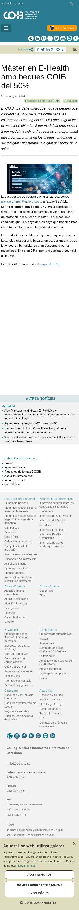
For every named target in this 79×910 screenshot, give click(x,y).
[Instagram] (17, 736)
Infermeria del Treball (52, 520)
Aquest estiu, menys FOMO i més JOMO (30, 423)
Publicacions (12, 676)
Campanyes (11, 527)
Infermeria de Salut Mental (55, 515)
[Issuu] (69, 38)
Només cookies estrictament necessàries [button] (39, 889)
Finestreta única (14, 467)
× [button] (74, 843)
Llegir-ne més (27, 865)
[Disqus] (39, 333)
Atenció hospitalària (16, 598)
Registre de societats (16, 711)
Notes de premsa (50, 699)
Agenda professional (16, 568)
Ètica (42, 595)
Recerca (9, 622)
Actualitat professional (18, 476)
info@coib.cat (18, 763)
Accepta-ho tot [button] (39, 874)
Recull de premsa (50, 708)
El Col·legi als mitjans (52, 704)
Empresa (9, 612)
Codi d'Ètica (12, 484)
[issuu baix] (45, 736)
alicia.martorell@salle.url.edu (21, 201)
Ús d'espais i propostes (53, 673)
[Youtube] (63, 38)
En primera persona (16, 503)
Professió (10, 532)
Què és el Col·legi (15, 666)
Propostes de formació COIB (22, 471)
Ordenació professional (18, 541)
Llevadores (46, 511)
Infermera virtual (14, 480)
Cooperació (47, 590)
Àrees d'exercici (15, 586)
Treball (8, 463)
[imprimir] (74, 50)
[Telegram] (31, 38)
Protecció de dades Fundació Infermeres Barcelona (16, 637)
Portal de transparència (18, 671)
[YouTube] (38, 736)
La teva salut (47, 656)
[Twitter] (56, 38)
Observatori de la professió (20, 559)
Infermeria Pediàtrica (52, 529)
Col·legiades (48, 629)
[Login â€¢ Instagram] (44, 38)
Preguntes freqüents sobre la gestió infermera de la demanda (20, 519)
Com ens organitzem (16, 653)
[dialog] (39, 874)
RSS (42, 718)
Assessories (47, 643)
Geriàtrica (45, 525)
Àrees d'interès (50, 586)
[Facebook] (50, 38)
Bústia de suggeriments (18, 685)
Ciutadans (11, 690)
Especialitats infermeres (56, 498)
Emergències (12, 608)
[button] (39, 902)
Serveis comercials (51, 668)
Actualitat (8, 406)
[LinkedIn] (37, 38)
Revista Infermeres (51, 713)
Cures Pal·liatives (14, 617)
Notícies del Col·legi (52, 695)
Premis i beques (14, 572)
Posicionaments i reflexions (20, 554)
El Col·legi (11, 629)
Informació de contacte (17, 680)
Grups (43, 678)
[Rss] (76, 38)
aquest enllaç (50, 264)
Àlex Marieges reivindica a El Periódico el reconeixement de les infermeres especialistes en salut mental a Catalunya (39, 414)
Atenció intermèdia (15, 603)
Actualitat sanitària (15, 563)
